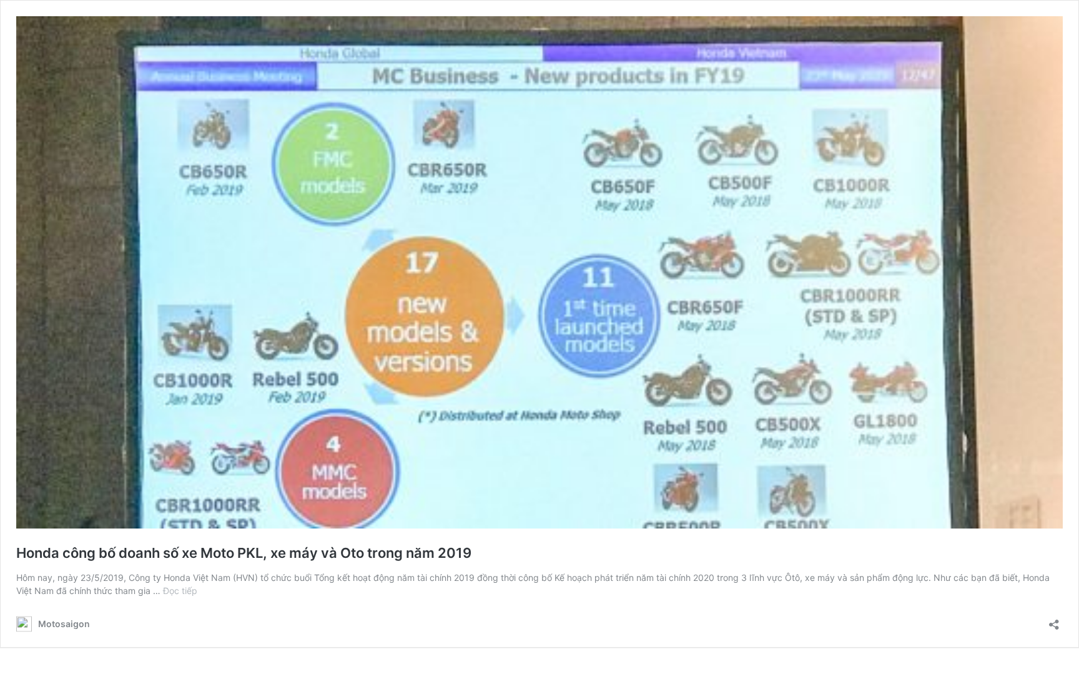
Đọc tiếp (180, 590)
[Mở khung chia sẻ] (1054, 620)
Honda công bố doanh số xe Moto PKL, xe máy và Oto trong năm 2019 (243, 553)
